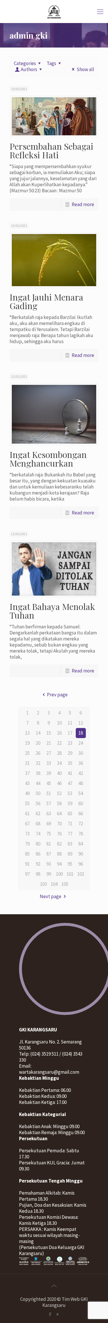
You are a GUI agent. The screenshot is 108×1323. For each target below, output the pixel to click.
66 (80, 813)
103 (43, 884)
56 (38, 803)
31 (27, 763)
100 (59, 874)
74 (38, 833)
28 (59, 753)
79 (27, 844)
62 (38, 813)
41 (70, 773)
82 (59, 844)
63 (48, 813)
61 (27, 813)
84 (80, 844)
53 (70, 793)
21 (48, 743)
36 (80, 763)
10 (59, 723)
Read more (83, 204)
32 (38, 763)
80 (38, 844)
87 (48, 854)
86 (38, 854)
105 (64, 884)
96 (80, 864)
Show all (85, 69)
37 (27, 773)
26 (38, 753)
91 (27, 864)
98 (38, 874)
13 (27, 733)
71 (70, 823)
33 (48, 763)
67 (27, 823)
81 (48, 844)
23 (70, 743)
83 (70, 844)
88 (59, 854)
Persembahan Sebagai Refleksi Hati (51, 150)
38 (38, 773)
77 (70, 833)
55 (27, 803)
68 (38, 823)
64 (59, 813)
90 (80, 854)
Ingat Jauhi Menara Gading (46, 301)
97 (27, 874)
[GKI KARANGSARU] (54, 11)
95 (70, 864)
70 (59, 823)
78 (80, 833)
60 (80, 803)
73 (27, 833)
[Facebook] (50, 1314)
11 (70, 723)
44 (38, 783)
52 (59, 793)
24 (80, 743)
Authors (29, 69)
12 (80, 723)
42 (80, 773)
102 (80, 874)
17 (70, 733)
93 (48, 864)
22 (59, 743)
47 (70, 783)
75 (48, 833)
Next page (50, 896)
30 (80, 753)
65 (70, 813)
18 (80, 733)
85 (27, 854)
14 (38, 733)
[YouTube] (58, 1314)
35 (70, 763)
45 (48, 783)
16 (59, 733)
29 (70, 753)
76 (59, 833)
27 (48, 753)
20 (38, 743)
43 (27, 783)
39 (48, 773)
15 (48, 733)
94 (59, 864)
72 (80, 823)
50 (38, 793)
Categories (25, 63)
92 (38, 864)
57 (48, 803)
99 (48, 874)
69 (48, 823)
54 (80, 793)
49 (27, 793)
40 (59, 773)
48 (80, 783)
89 (70, 854)
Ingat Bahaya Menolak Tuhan (52, 611)
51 (48, 793)
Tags (51, 63)
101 (70, 874)
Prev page (57, 694)
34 (59, 763)
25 (27, 753)
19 (27, 743)
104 (54, 884)
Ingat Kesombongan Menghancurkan (48, 459)
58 (59, 803)
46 (59, 783)
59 (70, 803)
